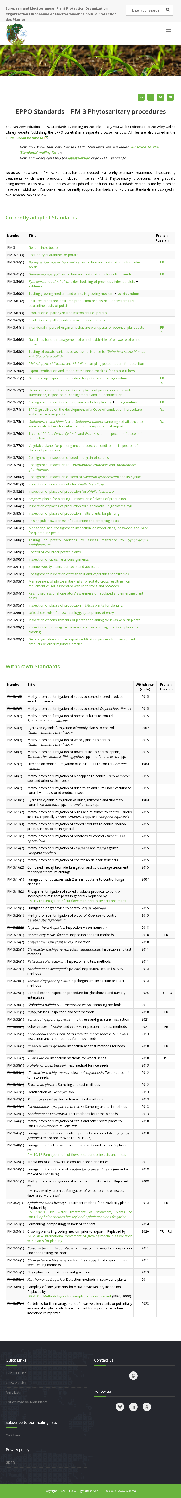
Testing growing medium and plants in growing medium (71, 293)
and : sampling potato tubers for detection (86, 363)
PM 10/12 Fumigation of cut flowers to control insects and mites (76, 901)
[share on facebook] (150, 97)
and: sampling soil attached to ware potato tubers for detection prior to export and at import (86, 423)
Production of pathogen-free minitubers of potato (67, 320)
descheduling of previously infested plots (82, 281)
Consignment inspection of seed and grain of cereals (69, 457)
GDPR (10, 1462)
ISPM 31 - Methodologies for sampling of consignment (69, 1296)
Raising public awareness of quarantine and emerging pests (74, 520)
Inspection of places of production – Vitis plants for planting (74, 513)
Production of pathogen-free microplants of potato (68, 313)
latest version (79, 158)
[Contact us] (133, 1375)
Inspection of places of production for (71, 491)
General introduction (44, 247)
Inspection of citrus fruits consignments (59, 559)
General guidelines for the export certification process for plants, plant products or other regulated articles (82, 641)
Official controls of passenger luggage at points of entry (71, 612)
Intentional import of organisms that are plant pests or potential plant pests (86, 327)
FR (162, 262)
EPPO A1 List (16, 1373)
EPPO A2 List (16, 1382)
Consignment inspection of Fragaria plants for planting (70, 402)
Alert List (13, 1392)
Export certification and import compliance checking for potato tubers (82, 371)
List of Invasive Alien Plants (27, 1402)
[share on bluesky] (160, 97)
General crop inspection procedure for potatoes (65, 378)
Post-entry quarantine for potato (53, 255)
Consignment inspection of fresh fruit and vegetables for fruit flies (79, 574)
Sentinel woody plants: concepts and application (65, 566)
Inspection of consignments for (66, 484)
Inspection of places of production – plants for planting (76, 605)
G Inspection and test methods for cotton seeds (80, 274)
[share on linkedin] (141, 97)
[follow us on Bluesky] (120, 1407)
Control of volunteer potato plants (55, 552)
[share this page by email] (170, 97)
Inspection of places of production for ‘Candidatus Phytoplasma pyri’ (80, 506)
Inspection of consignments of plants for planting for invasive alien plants (84, 620)
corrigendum (126, 402)
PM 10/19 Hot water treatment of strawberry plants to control (79, 1214)
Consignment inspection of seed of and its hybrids (85, 477)
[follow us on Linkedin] (133, 1407)
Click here (13, 1435)
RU (162, 332)
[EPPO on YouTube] (147, 1407)
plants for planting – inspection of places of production (77, 499)
